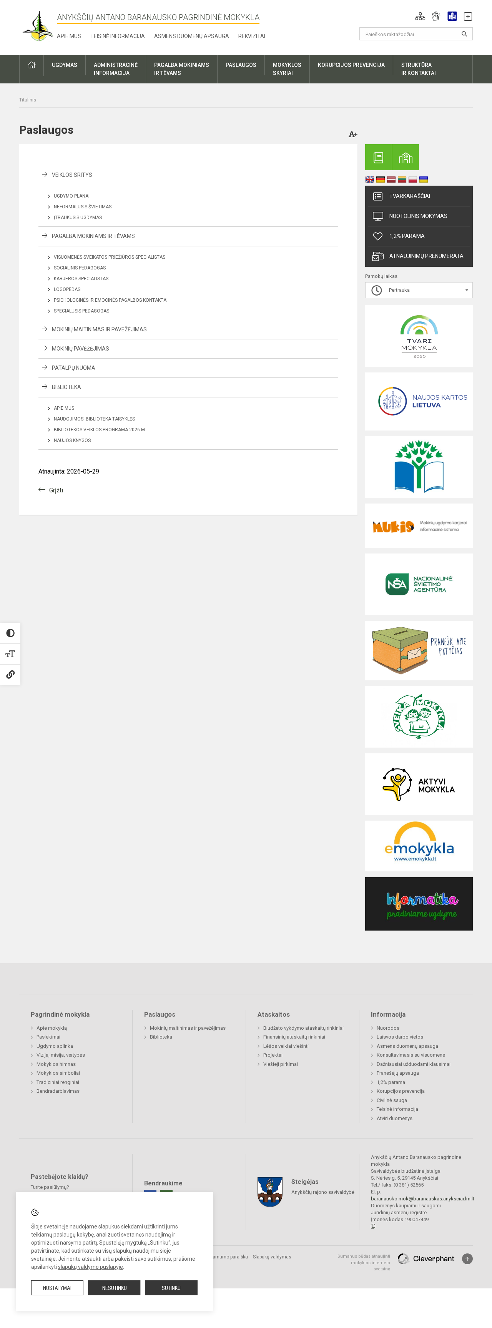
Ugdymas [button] (64, 65)
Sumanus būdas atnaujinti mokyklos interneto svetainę (363, 1262)
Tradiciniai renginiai (58, 1082)
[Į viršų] (467, 1258)
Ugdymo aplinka (55, 1046)
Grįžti (56, 490)
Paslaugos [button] (241, 65)
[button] (420, 16)
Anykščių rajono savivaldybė (322, 1192)
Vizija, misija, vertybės (61, 1055)
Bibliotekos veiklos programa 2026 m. (100, 429)
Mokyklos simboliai (58, 1073)
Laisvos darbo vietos (400, 1037)
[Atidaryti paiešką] (464, 34)
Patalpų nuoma (73, 368)
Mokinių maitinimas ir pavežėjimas (99, 329)
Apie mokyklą (52, 1028)
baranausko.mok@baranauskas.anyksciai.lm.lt (422, 1199)
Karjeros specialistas (81, 278)
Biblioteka (66, 387)
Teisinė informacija (117, 36)
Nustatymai (57, 1288)
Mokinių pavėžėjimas (80, 349)
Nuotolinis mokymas (418, 216)
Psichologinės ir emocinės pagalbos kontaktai (111, 300)
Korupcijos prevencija (401, 1091)
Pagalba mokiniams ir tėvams (93, 236)
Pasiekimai (48, 1037)
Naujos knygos (72, 440)
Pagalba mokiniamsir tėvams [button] (181, 69)
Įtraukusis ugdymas (78, 217)
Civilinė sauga (392, 1100)
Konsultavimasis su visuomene (411, 1055)
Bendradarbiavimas (58, 1091)
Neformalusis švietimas (82, 206)
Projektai (273, 1055)
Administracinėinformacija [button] (116, 69)
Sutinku (171, 1288)
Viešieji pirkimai (280, 1064)
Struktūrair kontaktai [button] (418, 69)
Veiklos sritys (72, 175)
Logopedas (67, 289)
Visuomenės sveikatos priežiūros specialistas (109, 257)
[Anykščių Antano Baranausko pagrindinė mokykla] (38, 26)
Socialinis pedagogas (80, 268)
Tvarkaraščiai (409, 196)
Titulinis (27, 100)
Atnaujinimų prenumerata (426, 256)
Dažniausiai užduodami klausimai (413, 1064)
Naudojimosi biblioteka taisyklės (94, 419)
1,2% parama (407, 236)
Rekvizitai (251, 36)
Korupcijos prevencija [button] (351, 65)
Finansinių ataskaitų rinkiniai (294, 1037)
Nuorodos (388, 1028)
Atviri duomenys (394, 1118)
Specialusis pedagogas (81, 311)
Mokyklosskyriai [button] (287, 69)
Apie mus (69, 36)
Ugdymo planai (72, 196)
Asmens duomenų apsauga (191, 36)
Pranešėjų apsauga (398, 1073)
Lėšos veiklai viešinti (286, 1046)
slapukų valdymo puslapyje (90, 1267)
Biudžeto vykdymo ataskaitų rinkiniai (303, 1028)
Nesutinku (114, 1288)
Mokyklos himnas (56, 1064)
